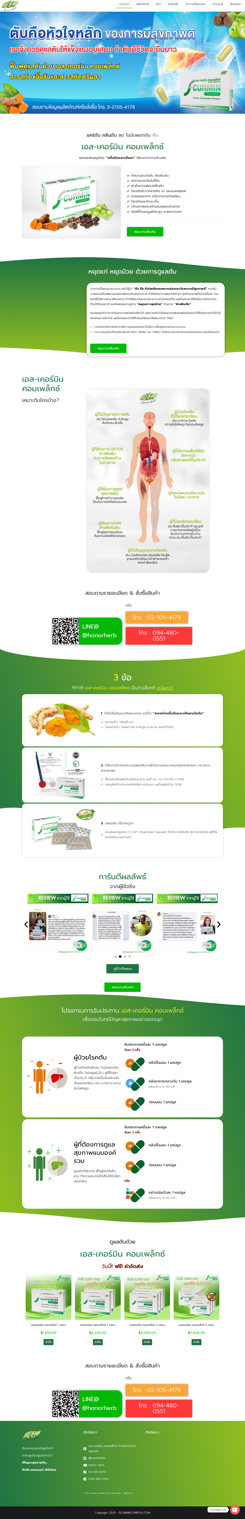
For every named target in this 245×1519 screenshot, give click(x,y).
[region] (46, 1491)
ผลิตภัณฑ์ (142, 4)
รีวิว (158, 4)
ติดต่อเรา (235, 4)
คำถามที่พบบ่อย (195, 4)
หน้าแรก (124, 4)
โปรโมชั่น (173, 4)
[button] (26, 924)
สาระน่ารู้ (218, 4)
